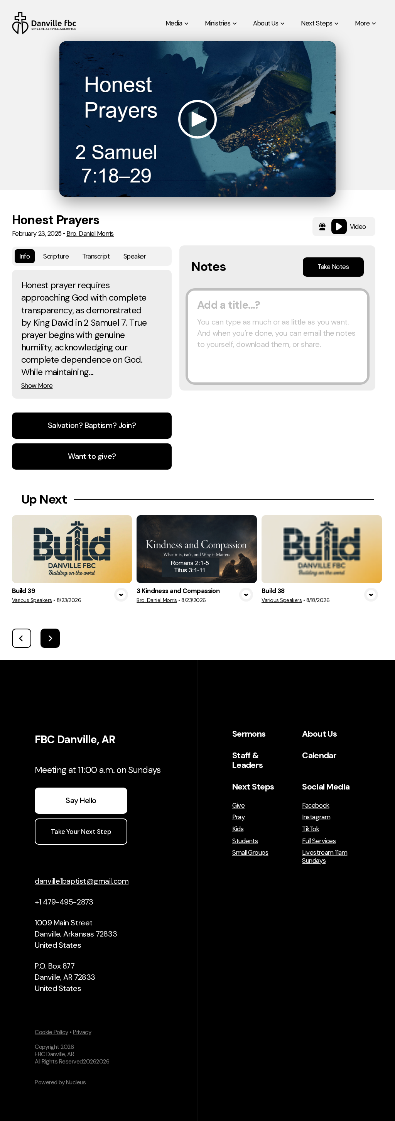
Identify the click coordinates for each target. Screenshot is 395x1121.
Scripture (56, 256)
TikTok (310, 829)
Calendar (319, 755)
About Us (319, 734)
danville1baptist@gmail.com (81, 881)
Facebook (315, 805)
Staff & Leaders (247, 760)
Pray (238, 817)
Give (238, 805)
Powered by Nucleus (60, 1082)
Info (24, 256)
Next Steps (253, 786)
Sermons (248, 734)
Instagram (316, 817)
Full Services (319, 841)
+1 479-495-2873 (64, 902)
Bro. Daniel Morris (90, 233)
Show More (37, 386)
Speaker (134, 256)
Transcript (96, 256)
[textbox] (278, 336)
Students (245, 841)
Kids (237, 829)
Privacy (82, 1032)
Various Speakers (32, 600)
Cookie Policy (51, 1032)
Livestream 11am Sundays (324, 856)
